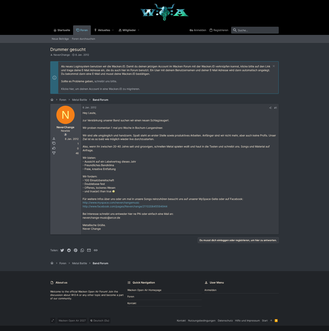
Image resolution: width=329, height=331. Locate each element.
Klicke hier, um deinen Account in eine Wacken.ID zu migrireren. (100, 88)
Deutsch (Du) (101, 320)
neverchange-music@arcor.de (101, 217)
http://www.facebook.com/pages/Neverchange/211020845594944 (125, 206)
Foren (130, 296)
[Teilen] (270, 108)
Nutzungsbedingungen (202, 320)
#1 (275, 107)
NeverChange (62, 54)
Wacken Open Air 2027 (72, 320)
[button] (113, 30)
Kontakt (131, 303)
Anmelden (210, 290)
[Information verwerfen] (273, 66)
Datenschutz (225, 320)
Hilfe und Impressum (247, 320)
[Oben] (271, 320)
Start (265, 320)
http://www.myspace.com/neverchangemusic (111, 202)
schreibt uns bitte (105, 81)
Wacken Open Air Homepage (144, 290)
